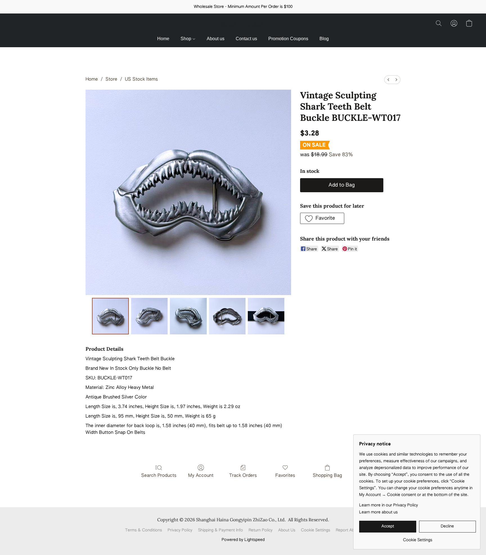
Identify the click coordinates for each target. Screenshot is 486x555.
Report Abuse (348, 530)
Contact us (246, 38)
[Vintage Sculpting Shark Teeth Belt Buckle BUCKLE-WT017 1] (149, 316)
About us (215, 38)
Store (111, 79)
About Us (286, 530)
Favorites (285, 476)
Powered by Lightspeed (243, 540)
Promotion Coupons (288, 38)
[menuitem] (388, 80)
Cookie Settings (315, 530)
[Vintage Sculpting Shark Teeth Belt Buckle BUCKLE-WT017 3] (227, 316)
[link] (417, 538)
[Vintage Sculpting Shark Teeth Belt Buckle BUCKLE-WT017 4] (266, 316)
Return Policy (261, 530)
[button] (243, 25)
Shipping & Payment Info (220, 530)
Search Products (158, 476)
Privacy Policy (180, 530)
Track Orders (243, 476)
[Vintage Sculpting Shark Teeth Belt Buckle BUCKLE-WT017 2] (188, 316)
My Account (200, 476)
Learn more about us (378, 512)
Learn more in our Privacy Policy (388, 505)
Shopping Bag (327, 476)
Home (163, 38)
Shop (186, 38)
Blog (324, 38)
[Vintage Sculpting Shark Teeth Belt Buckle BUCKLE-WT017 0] (110, 316)
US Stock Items (141, 79)
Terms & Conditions (143, 530)
